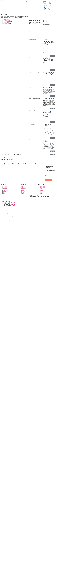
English (49, 4)
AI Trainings (6, 19)
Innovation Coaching (9, 218)
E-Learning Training (7, 23)
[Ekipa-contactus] (2, 161)
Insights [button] (26, 1)
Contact (35, 1)
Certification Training (7, 21)
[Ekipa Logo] (2, 0)
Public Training (6, 22)
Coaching (6, 213)
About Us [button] (30, 1)
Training (6, 208)
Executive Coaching (9, 216)
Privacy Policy (33, 195)
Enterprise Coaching (9, 217)
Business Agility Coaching (10, 215)
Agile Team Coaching (9, 214)
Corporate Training (7, 20)
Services (22, 1)
